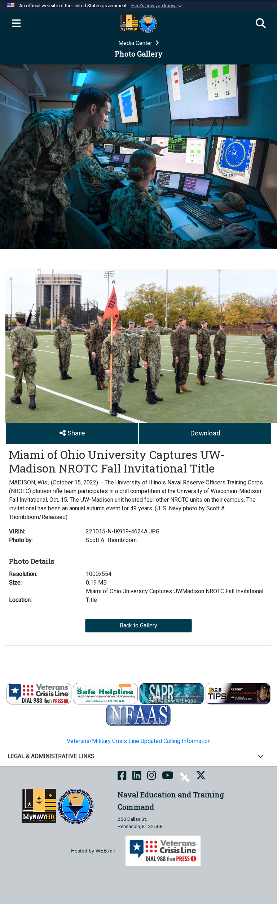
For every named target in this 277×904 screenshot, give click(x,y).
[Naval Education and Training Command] (57, 805)
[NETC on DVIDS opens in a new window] (184, 777)
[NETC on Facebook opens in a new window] (122, 777)
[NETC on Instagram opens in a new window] (151, 777)
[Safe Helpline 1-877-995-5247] (105, 693)
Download (205, 433)
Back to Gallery (138, 625)
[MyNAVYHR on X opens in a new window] (201, 777)
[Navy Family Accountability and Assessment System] (138, 714)
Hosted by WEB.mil (93, 851)
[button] (157, 5)
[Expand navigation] (16, 24)
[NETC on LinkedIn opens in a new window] (136, 777)
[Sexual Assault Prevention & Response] (171, 693)
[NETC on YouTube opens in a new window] (167, 777)
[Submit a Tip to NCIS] (238, 693)
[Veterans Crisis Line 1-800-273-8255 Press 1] (38, 693)
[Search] (260, 24)
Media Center (136, 43)
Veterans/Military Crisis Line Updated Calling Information (139, 741)
